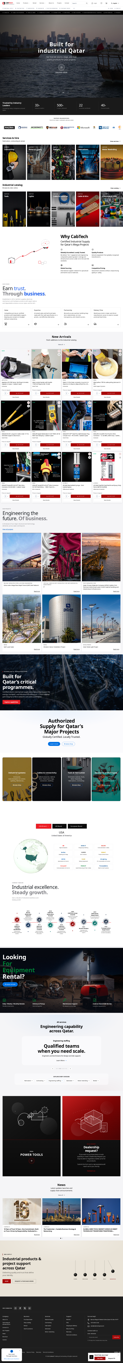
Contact (67, 3)
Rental (34, 3)
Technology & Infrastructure (6, 1323)
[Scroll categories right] (118, 162)
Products (25, 3)
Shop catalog (27, 1322)
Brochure (5, 1336)
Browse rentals (10, 984)
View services (114, 141)
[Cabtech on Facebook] (20, 1308)
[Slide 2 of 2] (62, 1238)
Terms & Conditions (71, 1335)
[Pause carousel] (55, 92)
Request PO (111, 1358)
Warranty (68, 1332)
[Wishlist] (101, 3)
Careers (5, 1340)
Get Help (99, 1358)
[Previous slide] (59, 92)
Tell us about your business (11, 1359)
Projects (59, 3)
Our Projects (6, 1330)
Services (42, 3)
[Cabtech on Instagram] (15, 1308)
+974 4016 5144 (95, 1322)
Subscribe (116, 1337)
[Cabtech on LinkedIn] (29, 1308)
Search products (28, 1329)
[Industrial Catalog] (74, 8)
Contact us (91, 1171)
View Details (15, 397)
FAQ (67, 1322)
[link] (16, 374)
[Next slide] (68, 92)
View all (60, 344)
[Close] (20, 1350)
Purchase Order (28, 1319)
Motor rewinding (49, 1332)
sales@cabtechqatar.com (97, 1326)
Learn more (54, 744)
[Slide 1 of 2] (60, 1238)
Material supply (49, 1319)
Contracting (48, 1322)
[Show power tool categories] (31, 1161)
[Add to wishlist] (28, 351)
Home (18, 3)
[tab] (64, 92)
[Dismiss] (118, 1355)
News (4, 1333)
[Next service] (70, 1068)
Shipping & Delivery (71, 1325)
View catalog (114, 188)
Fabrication (48, 1325)
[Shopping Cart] (106, 3)
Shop (6, 1281)
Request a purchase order (24, 1281)
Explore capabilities (11, 702)
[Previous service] (52, 1068)
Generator (48, 1329)
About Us (51, 3)
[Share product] (28, 354)
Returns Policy (70, 1329)
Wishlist (68, 1319)
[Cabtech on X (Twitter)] (25, 1308)
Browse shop (68, 744)
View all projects (8, 529)
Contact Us (6, 1327)
